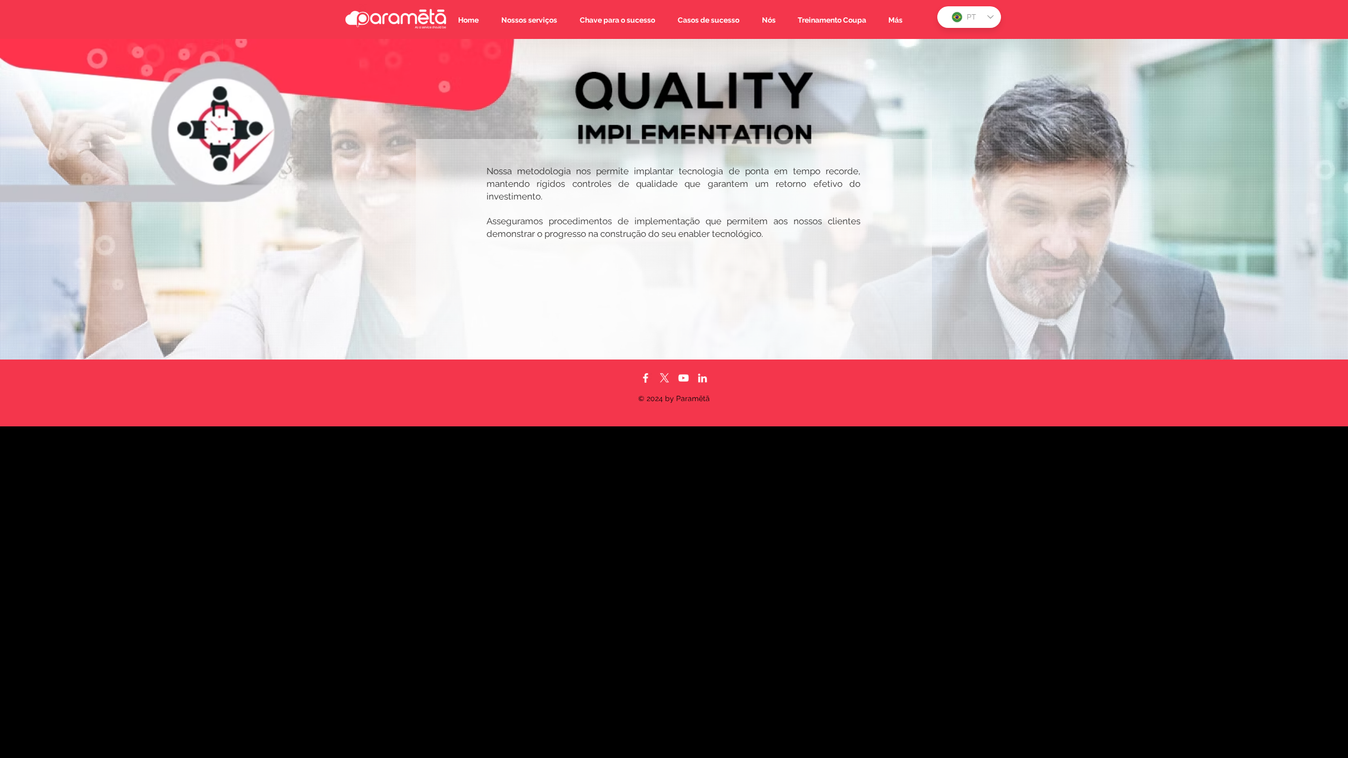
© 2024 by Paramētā (674, 398)
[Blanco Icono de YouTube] (683, 378)
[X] (664, 378)
